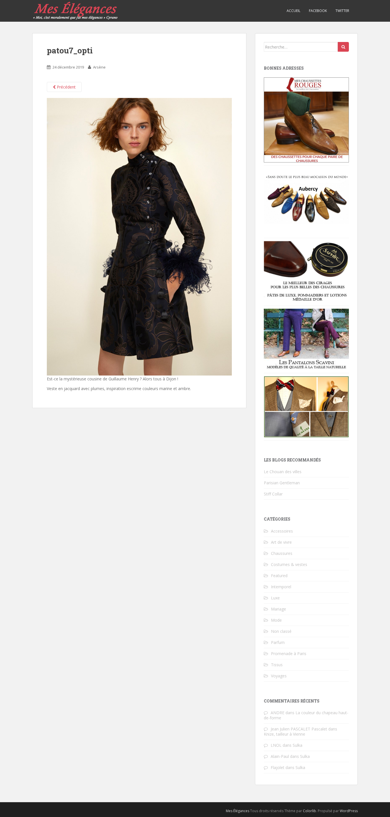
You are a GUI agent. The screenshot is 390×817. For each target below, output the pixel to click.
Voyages (279, 676)
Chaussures (281, 553)
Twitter (342, 10)
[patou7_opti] (139, 236)
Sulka (297, 745)
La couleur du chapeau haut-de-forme (306, 715)
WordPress (349, 810)
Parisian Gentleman (282, 482)
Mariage (278, 609)
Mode (276, 620)
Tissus (277, 664)
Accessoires (282, 531)
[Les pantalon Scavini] (306, 339)
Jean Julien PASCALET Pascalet (299, 729)
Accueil (293, 10)
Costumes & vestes (289, 564)
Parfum (278, 642)
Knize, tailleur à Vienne (284, 734)
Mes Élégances (237, 810)
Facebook (318, 10)
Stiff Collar (273, 494)
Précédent (66, 87)
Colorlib (309, 810)
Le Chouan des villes (282, 471)
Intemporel (281, 586)
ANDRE (277, 712)
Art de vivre (281, 542)
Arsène (99, 67)
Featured (279, 575)
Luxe (275, 598)
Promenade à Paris (288, 653)
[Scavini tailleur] (306, 406)
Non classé (281, 631)
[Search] (343, 47)
